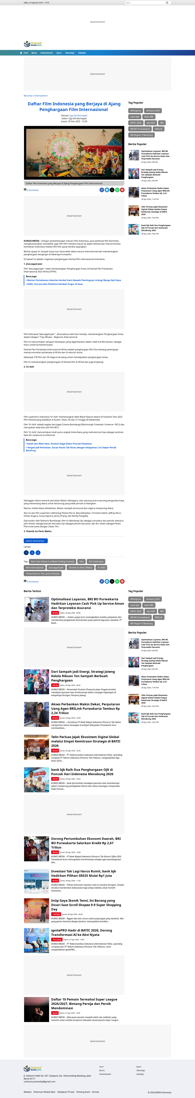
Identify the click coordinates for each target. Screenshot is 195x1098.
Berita (55, 685)
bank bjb (134, 116)
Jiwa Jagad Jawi (56, 567)
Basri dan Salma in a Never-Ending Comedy (52, 561)
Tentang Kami (83, 1091)
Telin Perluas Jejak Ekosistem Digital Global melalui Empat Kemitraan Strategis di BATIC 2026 (154, 210)
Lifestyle (82, 53)
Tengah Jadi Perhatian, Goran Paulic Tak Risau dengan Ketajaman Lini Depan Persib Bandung (71, 449)
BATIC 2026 (135, 122)
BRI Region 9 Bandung (141, 135)
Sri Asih (101, 567)
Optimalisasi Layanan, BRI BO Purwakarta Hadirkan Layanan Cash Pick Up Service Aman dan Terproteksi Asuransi (155, 155)
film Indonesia (96, 561)
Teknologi (69, 53)
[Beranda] (21, 53)
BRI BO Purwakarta (140, 128)
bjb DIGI (151, 122)
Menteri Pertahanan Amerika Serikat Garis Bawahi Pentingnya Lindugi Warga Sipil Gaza (74, 280)
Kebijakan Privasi (65, 1091)
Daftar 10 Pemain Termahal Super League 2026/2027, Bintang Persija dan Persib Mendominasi (84, 1003)
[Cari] (167, 3)
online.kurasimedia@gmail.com (39, 1081)
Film (81, 561)
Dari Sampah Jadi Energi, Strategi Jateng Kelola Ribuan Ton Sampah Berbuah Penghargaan (154, 173)
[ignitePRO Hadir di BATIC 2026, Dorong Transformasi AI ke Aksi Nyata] (36, 940)
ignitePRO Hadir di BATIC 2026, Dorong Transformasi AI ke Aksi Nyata (81, 932)
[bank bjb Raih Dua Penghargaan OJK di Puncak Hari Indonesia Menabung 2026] (134, 229)
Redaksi (28, 1091)
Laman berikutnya (35, 540)
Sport (59, 53)
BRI (162, 122)
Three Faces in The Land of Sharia (42, 573)
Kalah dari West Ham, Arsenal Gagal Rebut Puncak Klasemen (59, 443)
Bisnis (34, 53)
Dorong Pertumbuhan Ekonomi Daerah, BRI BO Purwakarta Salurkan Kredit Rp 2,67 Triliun (86, 842)
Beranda (28, 95)
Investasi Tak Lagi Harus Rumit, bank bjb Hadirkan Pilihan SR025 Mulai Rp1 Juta (83, 873)
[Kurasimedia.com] (33, 44)
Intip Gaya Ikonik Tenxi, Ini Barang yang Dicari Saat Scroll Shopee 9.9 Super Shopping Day (86, 904)
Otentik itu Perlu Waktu (80, 567)
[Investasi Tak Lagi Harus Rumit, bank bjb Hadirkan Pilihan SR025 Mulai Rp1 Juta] (36, 881)
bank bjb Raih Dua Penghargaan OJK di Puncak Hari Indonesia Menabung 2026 (156, 228)
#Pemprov (135, 110)
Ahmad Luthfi (153, 110)
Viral (26, 53)
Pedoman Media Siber (44, 1091)
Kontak (95, 1091)
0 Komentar (32, 190)
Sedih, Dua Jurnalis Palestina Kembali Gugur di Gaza (55, 284)
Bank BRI (148, 116)
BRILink (158, 128)
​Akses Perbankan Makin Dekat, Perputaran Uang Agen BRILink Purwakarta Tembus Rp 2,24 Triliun (155, 192)
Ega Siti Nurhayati (78, 115)
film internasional (35, 567)
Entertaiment (47, 53)
